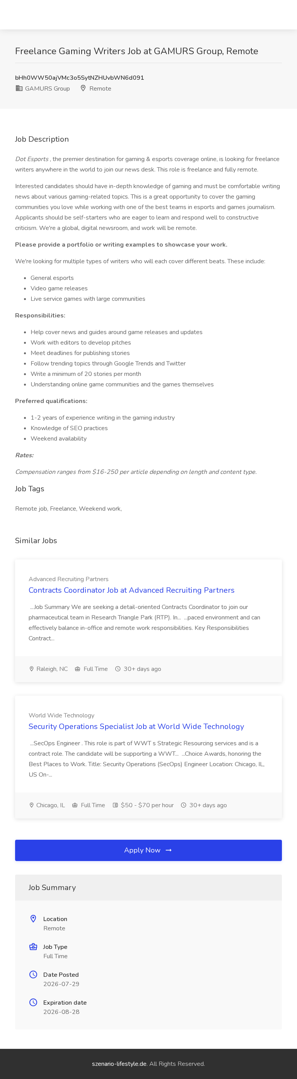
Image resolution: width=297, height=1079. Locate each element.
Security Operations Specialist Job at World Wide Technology (136, 726)
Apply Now (143, 850)
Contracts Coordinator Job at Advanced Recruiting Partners (132, 590)
